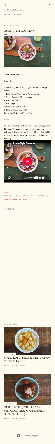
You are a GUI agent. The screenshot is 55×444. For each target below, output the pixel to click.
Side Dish (8, 199)
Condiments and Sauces (32, 196)
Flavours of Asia (14, 9)
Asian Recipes (15, 196)
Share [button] (6, 192)
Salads (44, 196)
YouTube (16, 14)
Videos (24, 199)
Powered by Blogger (29, 436)
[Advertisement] (27, 298)
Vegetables (16, 199)
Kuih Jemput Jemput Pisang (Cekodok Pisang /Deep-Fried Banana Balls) (24, 410)
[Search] (49, 4)
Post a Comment (18, 366)
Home (7, 14)
